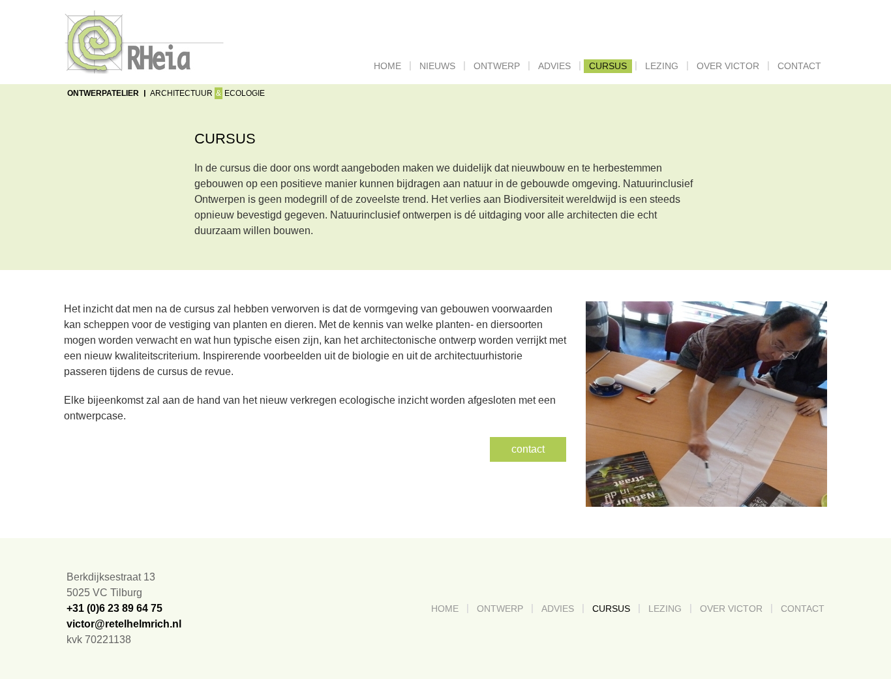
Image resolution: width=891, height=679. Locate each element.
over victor (728, 66)
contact (799, 66)
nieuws (437, 66)
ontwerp (497, 66)
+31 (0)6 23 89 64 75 (114, 608)
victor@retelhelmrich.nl (124, 623)
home (390, 66)
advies (554, 66)
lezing (661, 66)
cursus (608, 66)
